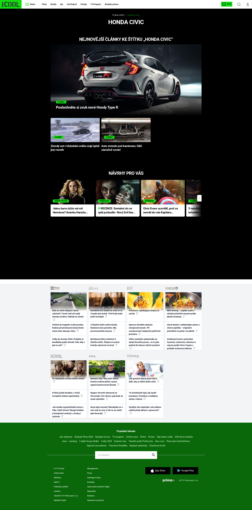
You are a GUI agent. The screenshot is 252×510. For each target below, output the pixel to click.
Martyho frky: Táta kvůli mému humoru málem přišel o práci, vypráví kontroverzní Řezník (104, 381)
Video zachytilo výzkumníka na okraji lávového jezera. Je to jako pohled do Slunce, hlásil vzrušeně (144, 342)
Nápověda (91, 491)
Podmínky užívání (61, 487)
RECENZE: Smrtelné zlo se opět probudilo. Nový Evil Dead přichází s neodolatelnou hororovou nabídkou (116, 210)
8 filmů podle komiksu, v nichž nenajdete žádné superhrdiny (66, 394)
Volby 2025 (106, 441)
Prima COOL (118, 15)
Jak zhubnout (65, 437)
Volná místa (59, 473)
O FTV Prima (59, 468)
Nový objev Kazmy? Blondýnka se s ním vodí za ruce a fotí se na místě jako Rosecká (106, 410)
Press (89, 473)
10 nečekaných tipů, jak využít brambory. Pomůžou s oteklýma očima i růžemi (143, 396)
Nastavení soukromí (95, 500)
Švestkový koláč (157, 445)
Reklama (57, 477)
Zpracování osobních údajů (98, 487)
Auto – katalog (69, 441)
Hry (61, 4)
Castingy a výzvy (94, 477)
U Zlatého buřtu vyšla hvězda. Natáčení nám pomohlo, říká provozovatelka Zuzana (104, 328)
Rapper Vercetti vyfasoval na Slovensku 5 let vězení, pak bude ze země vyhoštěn (106, 396)
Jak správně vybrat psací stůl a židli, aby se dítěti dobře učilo (143, 380)
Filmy (44, 4)
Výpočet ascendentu (96, 445)
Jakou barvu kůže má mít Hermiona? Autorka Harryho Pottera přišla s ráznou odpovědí (69, 210)
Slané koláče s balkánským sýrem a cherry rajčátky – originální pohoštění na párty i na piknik (183, 328)
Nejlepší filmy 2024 (84, 437)
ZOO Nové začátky (184, 437)
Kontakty (90, 482)
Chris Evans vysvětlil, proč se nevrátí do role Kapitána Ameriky (160, 210)
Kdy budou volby (165, 437)
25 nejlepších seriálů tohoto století (68, 378)
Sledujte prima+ (112, 4)
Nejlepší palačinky (138, 445)
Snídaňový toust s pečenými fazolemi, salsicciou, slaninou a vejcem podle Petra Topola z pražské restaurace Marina (181, 344)
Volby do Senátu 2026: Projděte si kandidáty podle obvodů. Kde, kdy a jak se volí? (68, 342)
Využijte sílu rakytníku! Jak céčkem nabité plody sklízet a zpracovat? (145, 408)
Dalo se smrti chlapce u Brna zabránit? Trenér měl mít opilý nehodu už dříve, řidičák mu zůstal (68, 313)
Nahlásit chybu (60, 500)
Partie (143, 437)
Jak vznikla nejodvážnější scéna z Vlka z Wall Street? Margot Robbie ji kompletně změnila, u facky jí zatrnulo (68, 412)
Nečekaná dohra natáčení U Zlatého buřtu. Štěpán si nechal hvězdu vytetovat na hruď (104, 342)
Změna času (132, 437)
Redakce (90, 496)
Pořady (83, 4)
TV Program (95, 4)
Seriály (53, 4)
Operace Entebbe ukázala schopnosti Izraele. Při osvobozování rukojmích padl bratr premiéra (145, 329)
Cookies (57, 491)
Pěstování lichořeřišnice (178, 441)
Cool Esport (72, 4)
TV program (118, 437)
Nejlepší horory (102, 437)
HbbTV (57, 482)
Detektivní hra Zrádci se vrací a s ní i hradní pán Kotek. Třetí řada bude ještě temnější (106, 313)
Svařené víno (120, 441)
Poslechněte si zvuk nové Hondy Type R (87, 107)
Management (92, 468)
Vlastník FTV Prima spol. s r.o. (66, 496)
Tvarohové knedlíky (118, 445)
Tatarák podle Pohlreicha (141, 441)
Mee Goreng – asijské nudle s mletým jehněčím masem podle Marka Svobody (181, 313)
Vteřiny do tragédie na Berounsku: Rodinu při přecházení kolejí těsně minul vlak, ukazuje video (68, 328)
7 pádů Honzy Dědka (89, 441)
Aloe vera (159, 441)
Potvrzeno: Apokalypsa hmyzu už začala (144, 312)
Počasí (151, 437)
